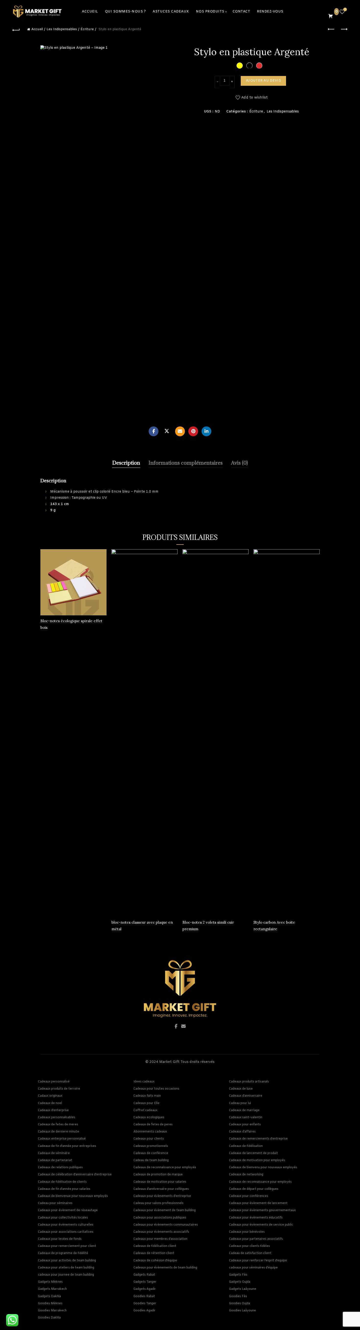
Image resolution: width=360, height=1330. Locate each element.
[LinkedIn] (206, 431)
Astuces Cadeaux (171, 11)
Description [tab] (126, 463)
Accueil (37, 29)
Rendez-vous (270, 11)
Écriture (87, 29)
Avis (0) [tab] (239, 463)
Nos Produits (210, 11)
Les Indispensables (62, 29)
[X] (167, 431)
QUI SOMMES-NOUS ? (125, 11)
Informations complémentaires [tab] (185, 463)
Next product (343, 29)
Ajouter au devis (263, 80)
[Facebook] (153, 431)
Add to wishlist (254, 97)
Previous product (331, 29)
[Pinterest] (193, 431)
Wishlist (345, 9)
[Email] (180, 431)
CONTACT (241, 11)
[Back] (16, 29)
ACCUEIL (90, 11)
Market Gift (169, 1062)
